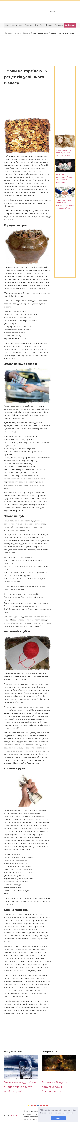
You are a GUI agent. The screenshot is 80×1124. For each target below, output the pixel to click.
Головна (8, 33)
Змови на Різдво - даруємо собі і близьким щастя (54, 1087)
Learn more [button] (68, 1113)
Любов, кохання (47, 25)
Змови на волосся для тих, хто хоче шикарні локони (63, 153)
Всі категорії (69, 25)
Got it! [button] (58, 1118)
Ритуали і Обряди (22, 33)
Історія (21, 25)
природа (59, 25)
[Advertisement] (24, 12)
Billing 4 (13, 1115)
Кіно (36, 25)
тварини (29, 25)
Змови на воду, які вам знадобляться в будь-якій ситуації (20, 1087)
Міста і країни (11, 25)
